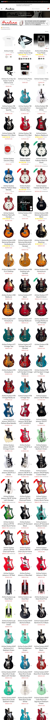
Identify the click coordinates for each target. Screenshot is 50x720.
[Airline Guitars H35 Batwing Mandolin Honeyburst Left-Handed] (25, 230)
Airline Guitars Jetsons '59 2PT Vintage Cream (8, 447)
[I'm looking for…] (32, 9)
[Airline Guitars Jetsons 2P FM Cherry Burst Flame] (41, 486)
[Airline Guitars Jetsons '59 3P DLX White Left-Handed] (25, 461)
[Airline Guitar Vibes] (41, 69)
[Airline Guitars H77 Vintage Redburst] (25, 309)
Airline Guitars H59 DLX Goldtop (8, 270)
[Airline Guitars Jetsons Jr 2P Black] (41, 538)
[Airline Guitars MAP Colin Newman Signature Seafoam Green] (41, 688)
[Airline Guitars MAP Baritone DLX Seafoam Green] (8, 636)
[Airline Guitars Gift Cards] (25, 203)
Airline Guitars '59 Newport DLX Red (25, 134)
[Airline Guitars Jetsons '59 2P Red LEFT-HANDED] (25, 410)
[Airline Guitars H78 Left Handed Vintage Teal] (41, 360)
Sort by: (46, 31)
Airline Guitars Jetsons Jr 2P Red (8, 574)
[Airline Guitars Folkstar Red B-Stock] (41, 176)
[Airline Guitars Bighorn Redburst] (41, 123)
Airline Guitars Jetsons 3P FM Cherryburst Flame (25, 549)
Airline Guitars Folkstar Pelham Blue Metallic (8, 188)
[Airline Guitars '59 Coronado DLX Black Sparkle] (8, 96)
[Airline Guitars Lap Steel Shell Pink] (41, 587)
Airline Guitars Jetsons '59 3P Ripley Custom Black (41, 473)
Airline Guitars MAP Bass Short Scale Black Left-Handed (8, 674)
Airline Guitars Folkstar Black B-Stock (41, 160)
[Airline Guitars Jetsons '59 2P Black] (41, 386)
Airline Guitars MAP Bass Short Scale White (25, 699)
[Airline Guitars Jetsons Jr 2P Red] (8, 563)
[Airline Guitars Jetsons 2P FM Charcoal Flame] (25, 486)
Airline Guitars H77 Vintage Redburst (25, 320)
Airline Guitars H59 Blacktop (41, 241)
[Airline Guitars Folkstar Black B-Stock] (41, 149)
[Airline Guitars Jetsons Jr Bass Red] (25, 563)
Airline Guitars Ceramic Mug (8, 159)
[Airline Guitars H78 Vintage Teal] (25, 386)
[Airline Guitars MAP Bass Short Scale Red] (41, 662)
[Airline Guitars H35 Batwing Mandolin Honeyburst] (8, 230)
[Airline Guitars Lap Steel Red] (25, 587)
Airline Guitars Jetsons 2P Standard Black (25, 524)
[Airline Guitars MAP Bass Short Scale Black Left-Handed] (8, 662)
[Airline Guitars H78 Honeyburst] (8, 360)
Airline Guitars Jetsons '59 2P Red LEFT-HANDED (25, 421)
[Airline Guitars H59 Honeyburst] (41, 260)
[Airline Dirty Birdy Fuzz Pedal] (41, 41)
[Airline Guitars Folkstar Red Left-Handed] (8, 203)
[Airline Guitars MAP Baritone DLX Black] (41, 611)
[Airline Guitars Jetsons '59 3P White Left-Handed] (8, 486)
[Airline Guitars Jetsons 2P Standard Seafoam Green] (41, 512)
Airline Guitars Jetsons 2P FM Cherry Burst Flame (41, 498)
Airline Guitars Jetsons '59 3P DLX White (9, 473)
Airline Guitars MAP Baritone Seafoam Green (25, 648)
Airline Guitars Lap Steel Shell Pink (41, 598)
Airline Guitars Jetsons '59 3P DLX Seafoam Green (41, 447)
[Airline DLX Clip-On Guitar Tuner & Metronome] (8, 69)
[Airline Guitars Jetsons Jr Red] (41, 563)
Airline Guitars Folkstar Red (25, 187)
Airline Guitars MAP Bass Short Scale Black (41, 648)
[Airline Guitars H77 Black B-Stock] (41, 285)
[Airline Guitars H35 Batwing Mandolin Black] (41, 203)
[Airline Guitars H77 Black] (25, 285)
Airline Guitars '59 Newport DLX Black (9, 134)
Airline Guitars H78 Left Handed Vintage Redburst (25, 372)
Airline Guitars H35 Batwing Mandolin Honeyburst (8, 242)
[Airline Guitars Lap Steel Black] (8, 587)
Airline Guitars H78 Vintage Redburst (8, 397)
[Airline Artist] (8, 41)
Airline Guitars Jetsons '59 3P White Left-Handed (8, 498)
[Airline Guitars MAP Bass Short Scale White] (25, 688)
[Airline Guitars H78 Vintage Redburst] (8, 386)
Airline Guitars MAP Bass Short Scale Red (41, 673)
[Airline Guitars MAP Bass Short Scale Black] (41, 636)
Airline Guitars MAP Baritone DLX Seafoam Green (8, 648)
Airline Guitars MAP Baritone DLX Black (41, 622)
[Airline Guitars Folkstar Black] (25, 149)
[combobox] (38, 9)
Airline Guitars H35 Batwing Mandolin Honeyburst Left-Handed (25, 243)
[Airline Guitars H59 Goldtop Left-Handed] (25, 260)
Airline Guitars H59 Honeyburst (41, 270)
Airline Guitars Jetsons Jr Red (41, 574)
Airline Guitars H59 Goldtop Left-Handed (25, 271)
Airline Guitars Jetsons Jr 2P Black (41, 549)
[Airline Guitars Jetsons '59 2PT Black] (41, 410)
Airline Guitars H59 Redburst (8, 296)
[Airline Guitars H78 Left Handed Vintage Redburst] (25, 360)
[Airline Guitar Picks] (25, 69)
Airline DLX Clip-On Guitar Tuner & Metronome (8, 81)
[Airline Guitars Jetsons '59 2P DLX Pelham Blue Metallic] (8, 410)
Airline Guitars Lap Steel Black (8, 598)
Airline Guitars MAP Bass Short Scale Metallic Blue (25, 674)
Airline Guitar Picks (25, 79)
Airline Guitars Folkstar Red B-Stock (41, 187)
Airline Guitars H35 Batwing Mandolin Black (41, 215)
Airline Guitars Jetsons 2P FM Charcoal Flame (25, 498)
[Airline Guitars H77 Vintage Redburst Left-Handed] (41, 309)
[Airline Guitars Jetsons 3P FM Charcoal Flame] (8, 538)
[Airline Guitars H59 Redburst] (8, 285)
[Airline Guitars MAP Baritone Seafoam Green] (25, 636)
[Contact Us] (25, 25)
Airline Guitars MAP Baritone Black (25, 622)
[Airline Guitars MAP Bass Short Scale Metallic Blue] (25, 662)
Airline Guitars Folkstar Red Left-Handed (8, 215)
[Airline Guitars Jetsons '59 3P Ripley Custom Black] (41, 461)
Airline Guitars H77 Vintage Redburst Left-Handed (41, 321)
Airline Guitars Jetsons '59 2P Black (41, 397)
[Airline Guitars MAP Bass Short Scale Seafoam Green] (8, 688)
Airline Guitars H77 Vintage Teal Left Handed (25, 346)
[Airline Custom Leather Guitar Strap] (25, 41)
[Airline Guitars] (10, 8)
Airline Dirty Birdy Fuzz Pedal (41, 52)
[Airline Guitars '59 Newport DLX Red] (25, 123)
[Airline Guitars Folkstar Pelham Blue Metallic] (8, 176)
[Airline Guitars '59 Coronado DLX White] (41, 96)
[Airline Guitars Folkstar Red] (25, 176)
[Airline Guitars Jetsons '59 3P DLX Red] (25, 435)
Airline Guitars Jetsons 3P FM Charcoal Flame (8, 549)
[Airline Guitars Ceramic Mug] (8, 149)
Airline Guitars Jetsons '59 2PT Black (41, 421)
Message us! (25, 5)
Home (21, 13)
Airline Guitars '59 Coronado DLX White (41, 108)
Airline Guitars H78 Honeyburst (8, 371)
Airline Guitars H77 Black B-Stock (41, 296)
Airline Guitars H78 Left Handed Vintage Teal (41, 372)
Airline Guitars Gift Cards (25, 214)
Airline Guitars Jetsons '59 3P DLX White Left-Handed (25, 473)
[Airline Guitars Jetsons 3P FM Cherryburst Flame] (25, 538)
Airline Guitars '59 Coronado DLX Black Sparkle (8, 108)
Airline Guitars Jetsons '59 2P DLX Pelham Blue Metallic (8, 421)
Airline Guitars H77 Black (25, 296)
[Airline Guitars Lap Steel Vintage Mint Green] (8, 611)
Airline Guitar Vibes (41, 79)
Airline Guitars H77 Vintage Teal (8, 345)
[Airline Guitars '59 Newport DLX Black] (8, 123)
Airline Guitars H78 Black (41, 345)
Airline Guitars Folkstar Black (25, 159)
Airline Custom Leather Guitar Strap (25, 52)
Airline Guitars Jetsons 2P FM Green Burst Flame (8, 524)
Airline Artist (8, 51)
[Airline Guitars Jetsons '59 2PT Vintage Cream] (8, 435)
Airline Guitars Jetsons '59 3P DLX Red (25, 447)
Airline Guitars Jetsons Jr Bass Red (25, 574)
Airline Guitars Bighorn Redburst (41, 134)
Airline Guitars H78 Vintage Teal (25, 397)
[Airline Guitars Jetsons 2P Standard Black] (25, 512)
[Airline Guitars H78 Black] (41, 335)
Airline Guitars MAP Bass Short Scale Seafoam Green (8, 699)
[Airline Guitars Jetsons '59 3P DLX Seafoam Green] (41, 435)
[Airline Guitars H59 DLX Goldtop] (8, 260)
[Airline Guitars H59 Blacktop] (41, 230)
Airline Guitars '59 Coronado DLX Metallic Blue (25, 108)
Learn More (18, 1)
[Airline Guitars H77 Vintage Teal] (8, 335)
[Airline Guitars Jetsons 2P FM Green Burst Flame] (8, 512)
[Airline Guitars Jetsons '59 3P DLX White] (8, 461)
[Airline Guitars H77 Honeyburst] (8, 309)
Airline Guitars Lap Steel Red (25, 598)
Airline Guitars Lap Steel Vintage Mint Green (8, 623)
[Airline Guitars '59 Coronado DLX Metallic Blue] (25, 96)
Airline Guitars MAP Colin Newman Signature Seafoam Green (41, 700)
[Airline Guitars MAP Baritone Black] (25, 611)
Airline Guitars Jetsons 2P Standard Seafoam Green (41, 524)
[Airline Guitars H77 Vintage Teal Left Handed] (25, 335)
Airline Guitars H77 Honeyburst (8, 320)
